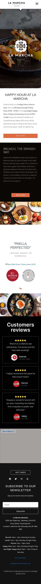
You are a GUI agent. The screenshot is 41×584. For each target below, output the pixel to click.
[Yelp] (27, 479)
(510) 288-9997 (20, 558)
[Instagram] (22, 479)
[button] (37, 4)
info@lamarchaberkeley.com (20, 563)
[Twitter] (16, 479)
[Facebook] (10, 479)
